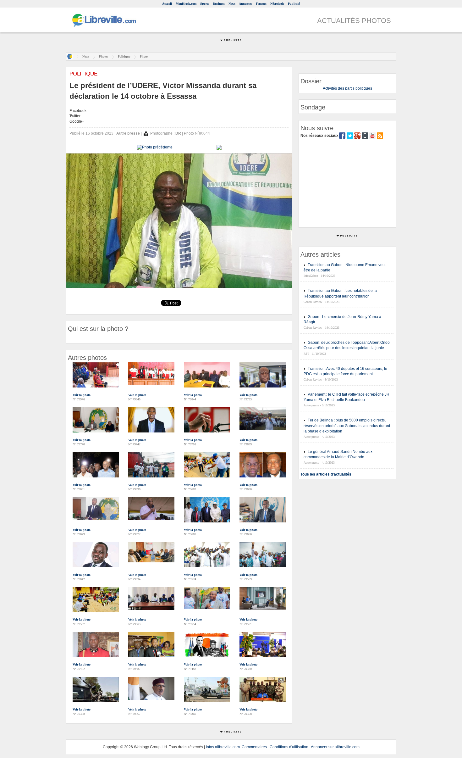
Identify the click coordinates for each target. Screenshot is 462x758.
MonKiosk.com (186, 3)
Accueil (167, 3)
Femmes (261, 3)
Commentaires (254, 747)
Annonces (245, 3)
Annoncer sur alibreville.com (335, 747)
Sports (204, 3)
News (231, 3)
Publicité (294, 3)
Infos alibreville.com (223, 747)
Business (219, 3)
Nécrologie (277, 3)
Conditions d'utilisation (289, 747)
